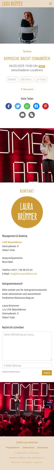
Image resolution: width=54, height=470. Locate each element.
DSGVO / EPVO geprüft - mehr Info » (28, 462)
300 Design (34, 453)
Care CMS (26, 458)
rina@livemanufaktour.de (23, 273)
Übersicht (27, 89)
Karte (13, 79)
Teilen (42, 79)
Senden (47, 372)
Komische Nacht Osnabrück (27, 58)
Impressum (42, 447)
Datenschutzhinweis (10, 372)
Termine (27, 51)
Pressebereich (13, 447)
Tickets (27, 79)
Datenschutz (28, 447)
